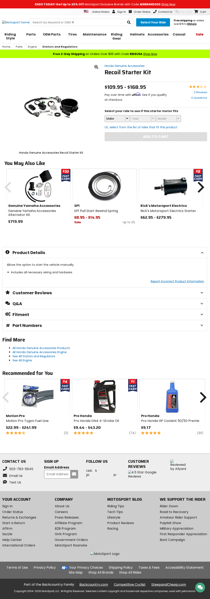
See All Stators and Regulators (34, 356)
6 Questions (199, 98)
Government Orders (71, 539)
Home (6, 47)
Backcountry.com (93, 584)
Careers (61, 512)
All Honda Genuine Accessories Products (41, 348)
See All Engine (22, 360)
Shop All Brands (100, 572)
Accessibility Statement (184, 567)
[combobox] (117, 118)
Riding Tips (115, 506)
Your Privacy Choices (86, 567)
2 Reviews (200, 92)
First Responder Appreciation (183, 534)
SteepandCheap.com (168, 584)
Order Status (12, 512)
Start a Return (13, 523)
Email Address (56, 467)
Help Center (12, 539)
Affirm (7, 528)
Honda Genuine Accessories (125, 66)
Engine (32, 47)
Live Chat (186, 12)
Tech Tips (115, 512)
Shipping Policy (121, 567)
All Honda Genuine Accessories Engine (40, 352)
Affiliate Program (68, 523)
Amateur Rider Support (178, 517)
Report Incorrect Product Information (177, 281)
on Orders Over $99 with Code (105, 54)
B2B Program (65, 528)
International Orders (18, 545)
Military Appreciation (176, 528)
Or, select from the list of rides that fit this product (141, 127)
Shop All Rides (130, 572)
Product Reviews (120, 523)
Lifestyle (113, 517)
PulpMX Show (170, 523)
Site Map (76, 572)
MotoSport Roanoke (71, 545)
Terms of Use (17, 567)
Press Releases (67, 517)
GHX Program (66, 534)
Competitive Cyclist (130, 584)
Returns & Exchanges (19, 517)
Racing (112, 528)
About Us (62, 506)
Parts (19, 47)
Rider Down (169, 506)
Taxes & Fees (149, 567)
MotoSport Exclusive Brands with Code (105, 4)
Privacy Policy (45, 567)
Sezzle (7, 534)
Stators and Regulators (60, 47)
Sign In (7, 506)
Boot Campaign (172, 539)
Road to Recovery (174, 512)
